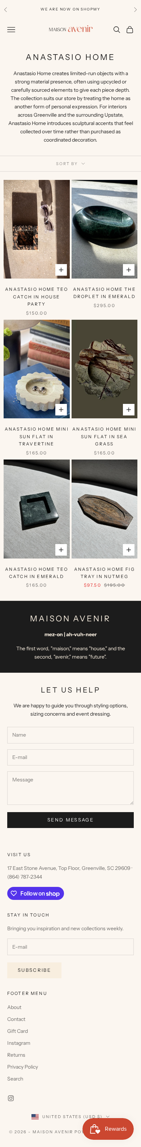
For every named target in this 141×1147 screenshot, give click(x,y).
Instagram (18, 1043)
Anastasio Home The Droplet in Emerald (104, 292)
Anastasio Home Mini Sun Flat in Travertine (37, 436)
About (14, 1007)
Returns (16, 1055)
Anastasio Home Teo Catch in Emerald (36, 572)
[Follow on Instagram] (10, 1098)
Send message (70, 820)
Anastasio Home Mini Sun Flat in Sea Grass (104, 436)
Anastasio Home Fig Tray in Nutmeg (104, 572)
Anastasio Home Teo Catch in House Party (36, 296)
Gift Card (17, 1031)
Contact (16, 1019)
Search (15, 1078)
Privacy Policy (22, 1067)
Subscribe (34, 970)
